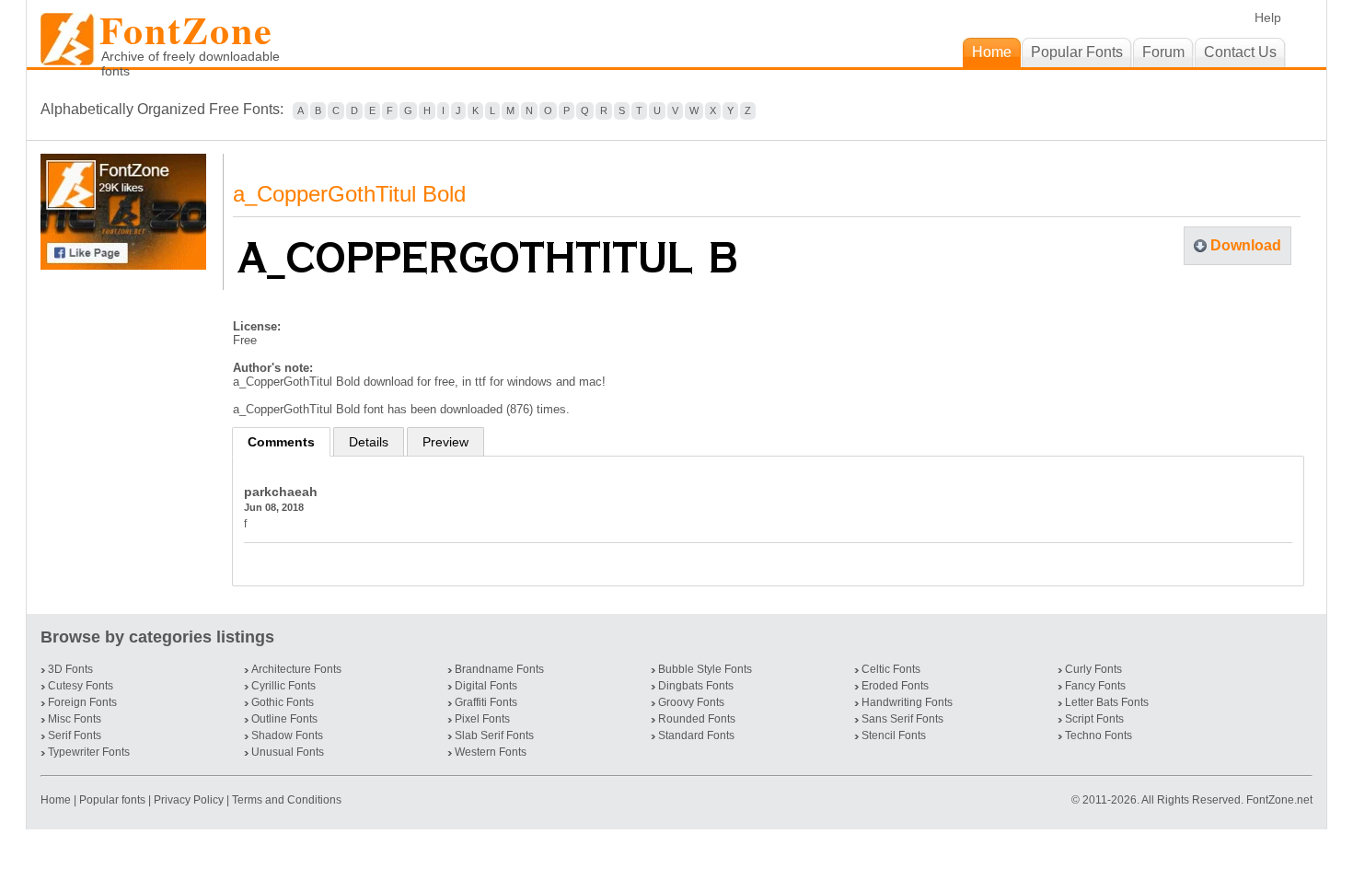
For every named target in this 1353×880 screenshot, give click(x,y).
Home (57, 799)
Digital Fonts (486, 685)
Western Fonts (490, 752)
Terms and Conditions (286, 799)
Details (368, 441)
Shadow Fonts (287, 735)
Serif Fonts (74, 735)
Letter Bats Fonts (1107, 702)
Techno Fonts (1098, 735)
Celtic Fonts (891, 669)
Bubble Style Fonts (705, 669)
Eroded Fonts (895, 685)
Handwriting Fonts (907, 702)
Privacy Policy (189, 799)
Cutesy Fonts (80, 685)
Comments (281, 441)
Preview (445, 441)
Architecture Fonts (296, 669)
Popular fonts (112, 799)
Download (1245, 245)
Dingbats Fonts (696, 685)
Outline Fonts (284, 718)
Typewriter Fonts (89, 752)
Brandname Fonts (499, 669)
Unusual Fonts (287, 752)
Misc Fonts (74, 718)
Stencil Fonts (894, 735)
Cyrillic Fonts (283, 685)
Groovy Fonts (691, 702)
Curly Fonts (1093, 669)
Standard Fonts (696, 735)
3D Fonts (70, 669)
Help (1268, 17)
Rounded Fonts (696, 718)
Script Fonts (1094, 718)
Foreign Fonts (82, 702)
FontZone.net (1279, 799)
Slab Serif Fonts (494, 735)
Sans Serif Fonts (902, 718)
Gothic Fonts (282, 702)
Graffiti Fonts (486, 702)
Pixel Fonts (482, 718)
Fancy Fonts (1095, 685)
